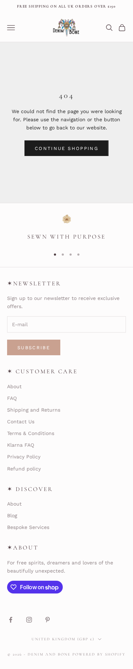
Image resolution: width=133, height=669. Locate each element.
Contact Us (20, 421)
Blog (12, 515)
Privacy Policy (23, 456)
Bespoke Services (28, 527)
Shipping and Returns (33, 410)
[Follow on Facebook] (10, 619)
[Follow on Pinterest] (47, 619)
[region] (66, 228)
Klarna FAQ (20, 445)
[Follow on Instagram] (29, 619)
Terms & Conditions (30, 433)
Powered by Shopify (99, 654)
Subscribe (33, 347)
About (14, 386)
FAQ (12, 398)
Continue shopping (66, 148)
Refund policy (24, 469)
